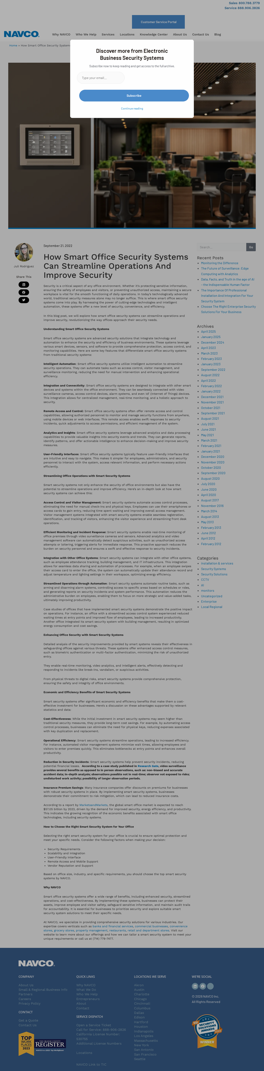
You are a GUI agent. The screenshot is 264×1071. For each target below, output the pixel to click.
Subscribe (134, 95)
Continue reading (132, 108)
